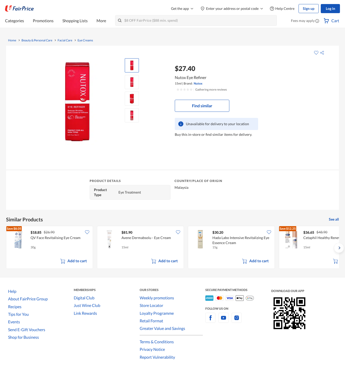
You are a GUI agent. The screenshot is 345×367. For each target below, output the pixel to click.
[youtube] (223, 320)
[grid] (172, 248)
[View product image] (132, 65)
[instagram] (237, 320)
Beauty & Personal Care (36, 40)
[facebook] (210, 320)
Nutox (198, 83)
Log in (330, 8)
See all (334, 219)
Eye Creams (85, 40)
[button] (317, 21)
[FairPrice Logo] (19, 9)
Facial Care (65, 40)
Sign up (308, 8)
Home (12, 40)
